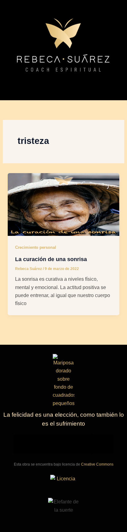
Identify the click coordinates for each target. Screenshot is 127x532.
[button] (63, 86)
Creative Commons (97, 464)
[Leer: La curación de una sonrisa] (64, 204)
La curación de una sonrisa (51, 259)
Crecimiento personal (35, 247)
